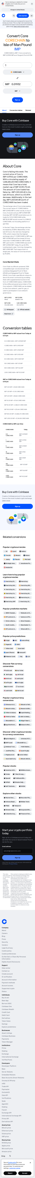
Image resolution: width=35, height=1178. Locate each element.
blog (3, 1156)
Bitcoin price (6, 1128)
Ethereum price (7, 1131)
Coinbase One (7, 1006)
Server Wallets (7, 1072)
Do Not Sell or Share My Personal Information (14, 958)
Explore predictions (9, 1027)
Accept (24, 1173)
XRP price (5, 1136)
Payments (5, 1039)
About (4, 930)
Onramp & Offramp (8, 1081)
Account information (9, 980)
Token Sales (6, 1021)
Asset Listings (7, 1033)
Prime (4, 1048)
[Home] (3, 16)
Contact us (6, 971)
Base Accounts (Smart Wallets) (13, 1078)
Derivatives (6, 1018)
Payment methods (8, 983)
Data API (5, 1095)
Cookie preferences (9, 954)
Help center (6, 968)
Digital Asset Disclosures (11, 962)
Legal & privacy (7, 948)
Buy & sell (5, 998)
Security (5, 942)
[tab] (4, 110)
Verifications (6, 1098)
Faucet (4, 1110)
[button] (32, 16)
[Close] (30, 1163)
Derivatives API (7, 1121)
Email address (6, 846)
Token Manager (7, 1042)
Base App (5, 1000)
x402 (3, 1083)
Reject (10, 1173)
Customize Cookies (14, 1168)
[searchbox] (17, 91)
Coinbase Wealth (8, 1009)
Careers (4, 933)
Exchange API (6, 1113)
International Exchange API (11, 1116)
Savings (4, 1024)
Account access (7, 985)
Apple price (6, 1146)
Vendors (5, 945)
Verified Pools (7, 1060)
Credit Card (6, 1012)
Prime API (5, 1119)
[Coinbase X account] (10, 1156)
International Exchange (10, 1057)
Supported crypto (8, 988)
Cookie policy (6, 951)
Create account (7, 974)
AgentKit (5, 1104)
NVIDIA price (6, 1143)
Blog (3, 936)
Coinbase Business (8, 1036)
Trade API (5, 1086)
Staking (4, 1051)
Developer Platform (9, 1066)
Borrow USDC (6, 1003)
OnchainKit (6, 1092)
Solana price (6, 1134)
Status (4, 991)
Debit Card (5, 1015)
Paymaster (6, 1089)
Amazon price (6, 1151)
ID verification (7, 977)
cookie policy (12, 1162)
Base (3, 1069)
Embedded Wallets (8, 1075)
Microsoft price (7, 1148)
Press (4, 939)
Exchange (5, 1054)
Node (4, 1101)
